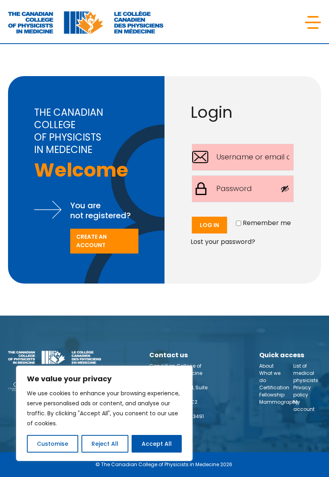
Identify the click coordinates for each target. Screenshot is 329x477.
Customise (52, 444)
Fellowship (271, 394)
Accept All (157, 444)
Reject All (104, 444)
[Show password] (284, 188)
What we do (269, 377)
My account (304, 406)
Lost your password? (223, 241)
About (266, 365)
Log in (209, 225)
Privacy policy (302, 391)
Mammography (279, 402)
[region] (104, 413)
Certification (274, 387)
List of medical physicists (305, 373)
